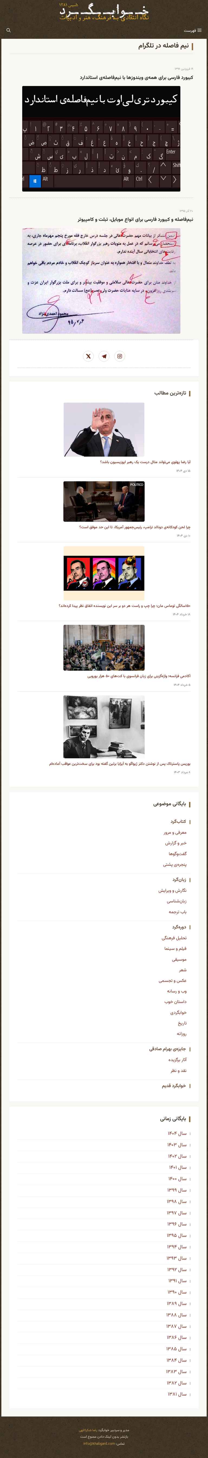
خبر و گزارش (176, 843)
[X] (88, 356)
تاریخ (182, 1023)
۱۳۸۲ (172, 1383)
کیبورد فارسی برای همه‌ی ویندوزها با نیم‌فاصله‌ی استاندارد (136, 78)
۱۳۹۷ (172, 1213)
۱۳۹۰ (172, 1292)
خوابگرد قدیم (174, 1086)
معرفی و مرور (175, 832)
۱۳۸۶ (172, 1338)
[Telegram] (104, 356)
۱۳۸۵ (171, 1349)
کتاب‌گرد (178, 821)
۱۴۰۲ (172, 1156)
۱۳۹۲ (172, 1270)
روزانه (182, 1033)
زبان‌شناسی (177, 901)
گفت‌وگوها (178, 854)
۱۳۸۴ (172, 1360)
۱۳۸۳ (171, 1372)
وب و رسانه (177, 991)
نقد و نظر (179, 1070)
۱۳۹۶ (172, 1224)
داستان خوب (175, 1001)
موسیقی (179, 959)
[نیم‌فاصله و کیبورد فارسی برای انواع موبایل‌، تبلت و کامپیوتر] (101, 281)
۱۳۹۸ (172, 1202)
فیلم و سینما (175, 948)
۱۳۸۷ (171, 1326)
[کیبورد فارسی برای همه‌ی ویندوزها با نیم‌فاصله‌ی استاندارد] (101, 139)
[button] (8, 31)
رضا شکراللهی (88, 1430)
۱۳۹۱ (172, 1281)
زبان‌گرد (179, 879)
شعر (183, 970)
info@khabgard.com (99, 1444)
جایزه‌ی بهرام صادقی (167, 1049)
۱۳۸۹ (172, 1304)
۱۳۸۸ (171, 1315)
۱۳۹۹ (172, 1190)
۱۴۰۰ (172, 1179)
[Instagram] (119, 356)
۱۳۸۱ (172, 1394)
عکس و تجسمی (173, 980)
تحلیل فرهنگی (174, 938)
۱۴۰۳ (172, 1145)
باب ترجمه (178, 912)
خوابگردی (178, 1012)
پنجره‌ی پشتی (175, 864)
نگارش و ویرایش (172, 890)
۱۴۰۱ (173, 1168)
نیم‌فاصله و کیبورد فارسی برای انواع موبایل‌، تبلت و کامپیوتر (135, 220)
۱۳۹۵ (172, 1236)
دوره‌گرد (179, 927)
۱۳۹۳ (172, 1258)
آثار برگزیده (177, 1060)
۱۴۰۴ (172, 1134)
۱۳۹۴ (172, 1247)
